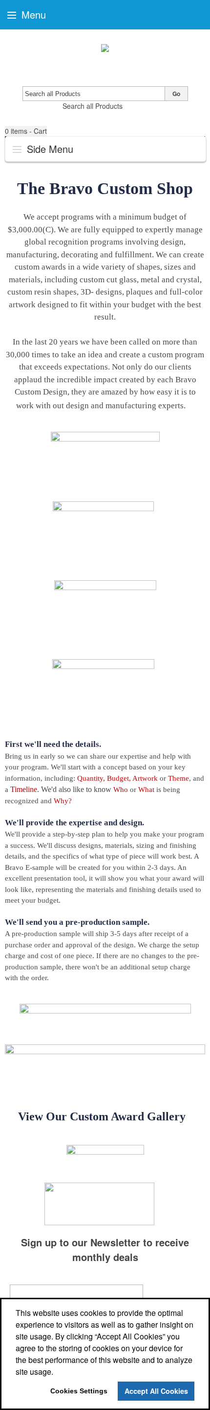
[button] (26, 131)
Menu (32, 14)
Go (176, 93)
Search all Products (93, 106)
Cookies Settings (78, 1391)
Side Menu (48, 149)
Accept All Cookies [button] (156, 1391)
